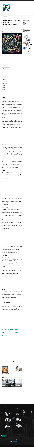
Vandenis (4, 89)
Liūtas (4, 77)
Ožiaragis (4, 87)
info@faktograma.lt (15, 441)
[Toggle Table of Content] (8, 68)
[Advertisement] (22, 7)
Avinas (4, 70)
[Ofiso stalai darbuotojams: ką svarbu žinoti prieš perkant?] (24, 42)
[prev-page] (2, 388)
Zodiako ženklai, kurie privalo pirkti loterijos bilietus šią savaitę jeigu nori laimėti (4, 332)
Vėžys (4, 75)
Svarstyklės (5, 81)
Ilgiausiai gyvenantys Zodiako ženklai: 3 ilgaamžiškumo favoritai (19, 425)
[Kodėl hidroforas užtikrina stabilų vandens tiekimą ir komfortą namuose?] (24, 48)
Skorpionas (5, 83)
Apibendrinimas (6, 93)
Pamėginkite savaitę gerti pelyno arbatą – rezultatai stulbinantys (11, 331)
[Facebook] (31, 0)
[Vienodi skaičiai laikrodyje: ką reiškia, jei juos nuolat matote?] (13, 418)
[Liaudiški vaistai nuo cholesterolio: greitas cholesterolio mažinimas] (13, 409)
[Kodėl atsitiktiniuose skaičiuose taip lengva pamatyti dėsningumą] (24, 36)
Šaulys (4, 85)
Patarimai (27, 22)
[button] (31, 14)
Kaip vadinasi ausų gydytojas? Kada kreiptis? (16, 371)
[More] (17, 32)
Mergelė (4, 79)
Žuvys (4, 91)
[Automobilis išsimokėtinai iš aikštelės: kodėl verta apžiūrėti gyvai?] (24, 30)
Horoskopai (5, 16)
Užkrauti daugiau (27, 53)
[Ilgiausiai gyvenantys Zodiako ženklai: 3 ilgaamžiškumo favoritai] (13, 424)
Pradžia (2, 16)
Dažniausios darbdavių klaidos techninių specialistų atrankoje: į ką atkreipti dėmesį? (8, 412)
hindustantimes (8, 312)
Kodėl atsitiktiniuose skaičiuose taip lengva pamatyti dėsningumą (18, 382)
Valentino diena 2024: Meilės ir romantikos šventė (5, 374)
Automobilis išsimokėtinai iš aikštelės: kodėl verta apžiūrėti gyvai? (11, 382)
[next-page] (3, 388)
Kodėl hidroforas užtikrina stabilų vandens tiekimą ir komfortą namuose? (29, 49)
